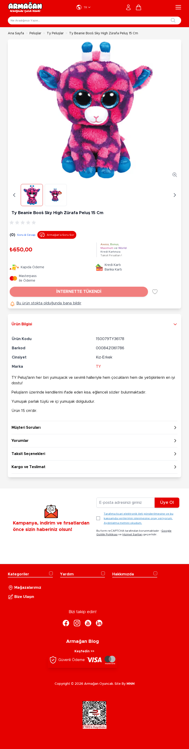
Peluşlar (35, 33)
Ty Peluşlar (55, 33)
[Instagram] (77, 623)
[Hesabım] (128, 7)
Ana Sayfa (16, 33)
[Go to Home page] (25, 7)
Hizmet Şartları (132, 534)
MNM (131, 683)
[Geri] (14, 195)
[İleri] (174, 195)
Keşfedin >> (84, 651)
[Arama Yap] (173, 20)
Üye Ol (167, 503)
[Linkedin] (99, 623)
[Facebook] (66, 623)
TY (98, 366)
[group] (23, 222)
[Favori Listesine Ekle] (155, 292)
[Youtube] (88, 623)
